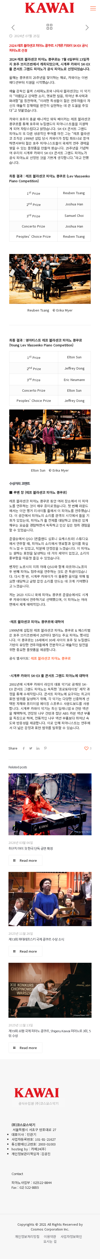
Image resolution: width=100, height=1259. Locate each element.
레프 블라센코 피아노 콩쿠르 (51, 658)
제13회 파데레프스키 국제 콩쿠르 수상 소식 (36, 939)
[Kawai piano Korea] (50, 7)
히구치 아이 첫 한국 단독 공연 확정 (30, 848)
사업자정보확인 (71, 1236)
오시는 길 (50, 1241)
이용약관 (50, 1236)
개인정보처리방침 (27, 1236)
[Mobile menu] (93, 7)
